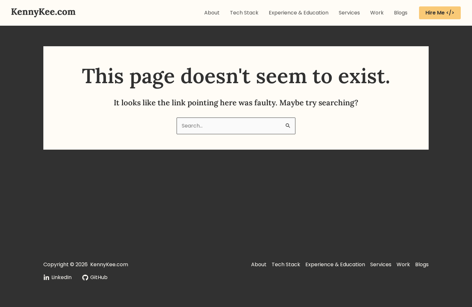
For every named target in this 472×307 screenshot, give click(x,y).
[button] (440, 12)
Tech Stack (244, 12)
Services (349, 12)
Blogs (400, 12)
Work (377, 12)
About (212, 12)
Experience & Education (298, 12)
